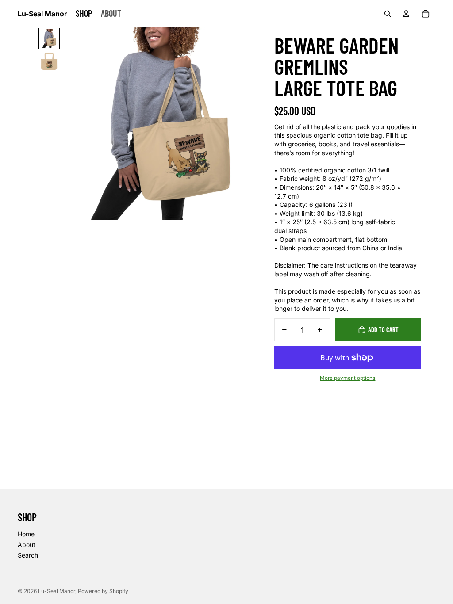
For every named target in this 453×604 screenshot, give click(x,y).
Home (26, 534)
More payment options (347, 378)
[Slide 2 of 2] (49, 61)
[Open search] (387, 13)
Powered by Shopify (103, 591)
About (26, 544)
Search (28, 555)
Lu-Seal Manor (56, 591)
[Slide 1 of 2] (49, 38)
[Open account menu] (406, 13)
